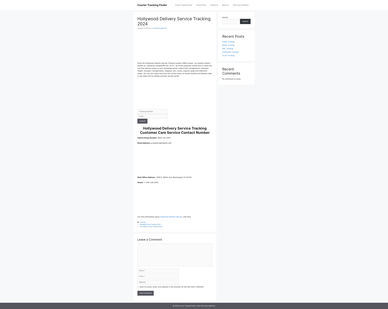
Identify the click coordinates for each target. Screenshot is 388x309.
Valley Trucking (228, 42)
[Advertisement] (174, 47)
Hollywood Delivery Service (171, 217)
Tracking (143, 222)
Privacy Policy (201, 5)
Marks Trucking (228, 45)
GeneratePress (209, 306)
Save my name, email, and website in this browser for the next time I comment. (172, 287)
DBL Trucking (227, 49)
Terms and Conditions (241, 5)
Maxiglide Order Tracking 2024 (150, 224)
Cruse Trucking (228, 55)
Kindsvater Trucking (230, 52)
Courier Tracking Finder (152, 5)
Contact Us (214, 5)
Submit (142, 121)
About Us (225, 5)
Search (225, 17)
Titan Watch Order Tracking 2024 (151, 226)
